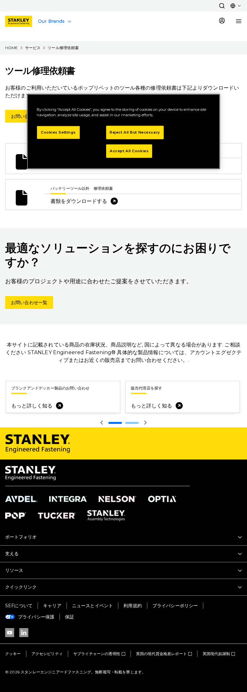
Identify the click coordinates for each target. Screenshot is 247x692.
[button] (222, 6)
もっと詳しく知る (31, 406)
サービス (33, 47)
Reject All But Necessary (135, 132)
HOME (11, 47)
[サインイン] (222, 21)
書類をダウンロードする (78, 201)
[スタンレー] (18, 21)
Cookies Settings (58, 132)
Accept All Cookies (129, 151)
